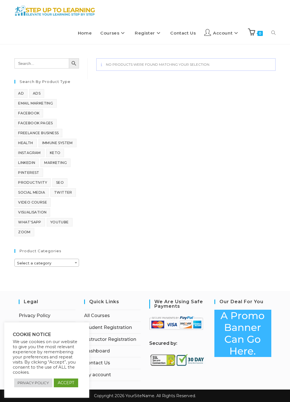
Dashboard (97, 351)
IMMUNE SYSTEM (57, 143)
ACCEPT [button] (66, 382)
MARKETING (55, 163)
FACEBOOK (28, 113)
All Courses (97, 315)
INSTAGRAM (29, 153)
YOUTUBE (59, 222)
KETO (55, 153)
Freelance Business (38, 133)
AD (21, 93)
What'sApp (29, 222)
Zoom (24, 232)
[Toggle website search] (273, 33)
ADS (36, 93)
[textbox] (47, 263)
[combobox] (46, 263)
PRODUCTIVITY (32, 182)
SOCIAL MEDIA (31, 192)
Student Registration (108, 327)
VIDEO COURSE (32, 202)
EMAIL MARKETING (35, 103)
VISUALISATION (32, 212)
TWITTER (63, 192)
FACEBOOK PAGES (35, 123)
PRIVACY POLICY (33, 382)
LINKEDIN (26, 163)
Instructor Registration (110, 339)
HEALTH (25, 143)
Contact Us (97, 362)
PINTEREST (28, 172)
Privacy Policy (34, 315)
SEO (60, 182)
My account (97, 374)
